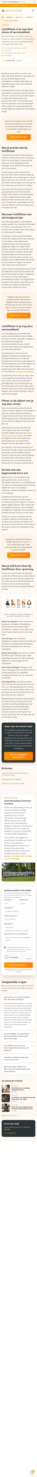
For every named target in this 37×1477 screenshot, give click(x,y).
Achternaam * (24, 900)
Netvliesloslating (7, 779)
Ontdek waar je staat (18, 137)
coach (7, 687)
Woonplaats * (8, 924)
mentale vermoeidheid (25, 371)
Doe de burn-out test (18, 315)
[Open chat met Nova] (32, 1472)
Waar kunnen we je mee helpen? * (16, 934)
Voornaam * (8, 900)
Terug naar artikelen (11, 20)
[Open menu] (33, 10)
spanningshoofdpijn (15, 435)
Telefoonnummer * (10, 916)
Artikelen (10, 17)
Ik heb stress (6, 783)
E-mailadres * (9, 908)
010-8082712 (11, 1133)
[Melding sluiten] (34, 2)
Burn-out (19, 17)
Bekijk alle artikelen (9, 1115)
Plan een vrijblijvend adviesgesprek (18, 755)
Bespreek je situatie (18, 555)
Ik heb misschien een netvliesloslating (15, 773)
